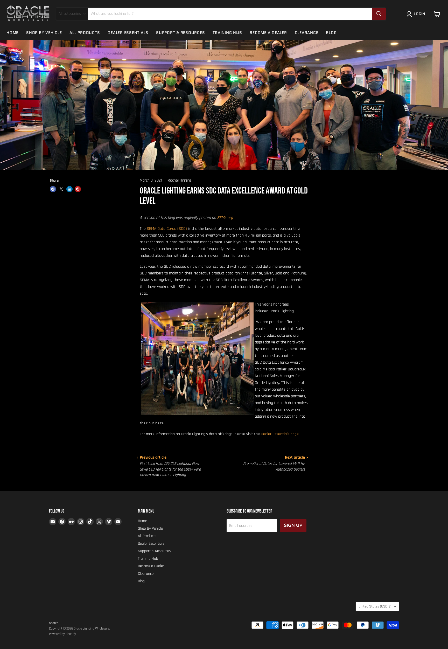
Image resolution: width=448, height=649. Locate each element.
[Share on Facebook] (53, 189)
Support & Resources (180, 33)
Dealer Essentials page (280, 434)
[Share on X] (61, 189)
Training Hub (227, 33)
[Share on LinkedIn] (69, 189)
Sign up (293, 525)
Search (53, 623)
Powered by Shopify (62, 634)
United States (375, 606)
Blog (331, 33)
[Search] (379, 14)
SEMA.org (225, 217)
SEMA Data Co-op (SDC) (167, 228)
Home (12, 33)
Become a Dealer (268, 33)
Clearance (306, 33)
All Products (84, 33)
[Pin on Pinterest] (78, 189)
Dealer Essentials (128, 33)
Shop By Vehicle (44, 33)
